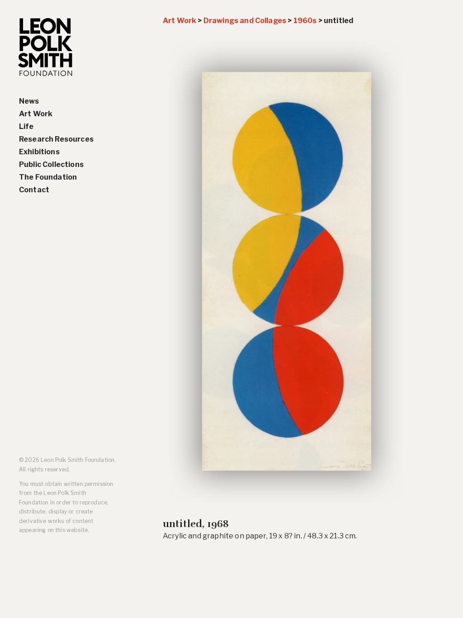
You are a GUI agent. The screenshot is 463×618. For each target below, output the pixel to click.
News (29, 101)
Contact (34, 189)
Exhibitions (39, 151)
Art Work (35, 113)
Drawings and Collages (244, 20)
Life (26, 126)
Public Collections (51, 164)
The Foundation (48, 177)
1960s (305, 20)
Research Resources (56, 139)
